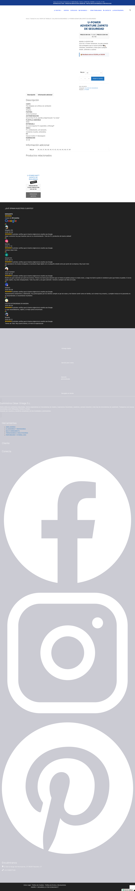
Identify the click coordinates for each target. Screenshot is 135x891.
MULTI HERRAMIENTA (13, 431)
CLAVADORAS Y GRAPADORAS (16, 429)
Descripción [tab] (31, 95)
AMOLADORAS (10, 427)
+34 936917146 (9, 870)
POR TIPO (58, 10)
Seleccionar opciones (33, 195)
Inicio (27, 18)
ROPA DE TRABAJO (45, 18)
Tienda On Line (34, 18)
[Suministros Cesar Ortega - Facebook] (67, 585)
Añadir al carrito (98, 78)
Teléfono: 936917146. (84, 2)
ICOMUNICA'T (54, 887)
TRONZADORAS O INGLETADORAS (17, 433)
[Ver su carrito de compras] (126, 10)
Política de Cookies (38, 885)
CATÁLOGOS (73, 10)
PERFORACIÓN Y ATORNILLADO (16, 435)
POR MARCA (83, 10)
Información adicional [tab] (45, 95)
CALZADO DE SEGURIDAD (59, 18)
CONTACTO (108, 10)
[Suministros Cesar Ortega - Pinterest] (67, 855)
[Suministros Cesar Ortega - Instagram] (67, 718)
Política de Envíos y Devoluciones (55, 885)
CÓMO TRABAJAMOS (96, 10)
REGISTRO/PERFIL (119, 10)
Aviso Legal (27, 885)
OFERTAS (66, 10)
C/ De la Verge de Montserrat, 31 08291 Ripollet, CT (23, 867)
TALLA (82, 72)
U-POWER (86, 89)
